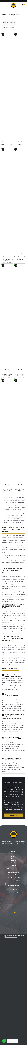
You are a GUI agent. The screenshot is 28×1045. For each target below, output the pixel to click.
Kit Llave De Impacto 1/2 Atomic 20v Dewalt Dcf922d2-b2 (19, 258)
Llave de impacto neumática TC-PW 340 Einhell (20, 489)
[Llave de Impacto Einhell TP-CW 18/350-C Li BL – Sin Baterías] (20, 86)
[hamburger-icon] (3, 5)
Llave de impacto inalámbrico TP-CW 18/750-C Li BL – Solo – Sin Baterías (7, 258)
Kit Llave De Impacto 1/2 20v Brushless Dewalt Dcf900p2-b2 (7, 374)
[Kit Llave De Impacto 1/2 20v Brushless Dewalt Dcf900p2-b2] (7, 317)
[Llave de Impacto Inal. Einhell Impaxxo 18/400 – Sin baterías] (7, 432)
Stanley (13, 862)
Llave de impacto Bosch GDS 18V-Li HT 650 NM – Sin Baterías (19, 374)
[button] (6, 138)
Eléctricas (7, 18)
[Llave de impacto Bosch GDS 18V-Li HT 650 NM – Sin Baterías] (20, 317)
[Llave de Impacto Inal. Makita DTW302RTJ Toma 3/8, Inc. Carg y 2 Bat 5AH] (7, 86)
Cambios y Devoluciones (13, 872)
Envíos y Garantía (11, 874)
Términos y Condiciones (13, 870)
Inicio (2, 18)
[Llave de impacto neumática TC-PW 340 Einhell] (20, 432)
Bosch (13, 851)
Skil (12, 858)
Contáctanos (13, 815)
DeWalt (13, 856)
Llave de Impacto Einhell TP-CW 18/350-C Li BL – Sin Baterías (20, 143)
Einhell (13, 855)
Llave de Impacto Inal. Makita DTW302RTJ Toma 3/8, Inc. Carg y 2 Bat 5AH (7, 143)
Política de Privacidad (13, 868)
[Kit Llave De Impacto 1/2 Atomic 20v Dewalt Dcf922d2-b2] (20, 201)
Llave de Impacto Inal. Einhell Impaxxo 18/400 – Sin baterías (7, 489)
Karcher (13, 860)
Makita (13, 853)
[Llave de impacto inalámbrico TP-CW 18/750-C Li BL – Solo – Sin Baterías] (7, 201)
